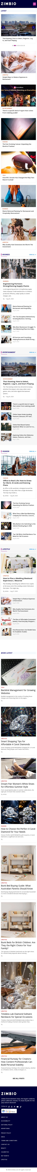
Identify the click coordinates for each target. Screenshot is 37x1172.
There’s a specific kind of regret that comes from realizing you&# (17, 112)
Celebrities (5, 1152)
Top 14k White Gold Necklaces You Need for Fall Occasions (24, 535)
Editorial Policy (6, 1125)
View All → (32, 254)
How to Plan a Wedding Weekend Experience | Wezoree (17, 579)
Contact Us (5, 1144)
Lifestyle (4, 1159)
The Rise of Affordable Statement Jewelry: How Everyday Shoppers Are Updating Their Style (24, 620)
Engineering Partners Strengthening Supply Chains (16, 285)
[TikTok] (20, 1107)
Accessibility (5, 1121)
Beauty (3, 1148)
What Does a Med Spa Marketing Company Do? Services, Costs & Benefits (24, 515)
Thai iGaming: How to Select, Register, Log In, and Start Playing (18, 382)
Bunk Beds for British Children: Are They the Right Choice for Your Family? (18, 945)
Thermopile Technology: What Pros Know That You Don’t (16, 39)
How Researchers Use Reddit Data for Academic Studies (24, 631)
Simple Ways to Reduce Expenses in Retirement (14, 78)
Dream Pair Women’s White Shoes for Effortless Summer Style (17, 785)
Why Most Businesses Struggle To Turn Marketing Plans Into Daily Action (24, 328)
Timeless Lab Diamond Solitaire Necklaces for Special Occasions (16, 1015)
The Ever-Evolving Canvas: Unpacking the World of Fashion (16, 145)
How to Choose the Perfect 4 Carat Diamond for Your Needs (18, 830)
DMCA (3, 1137)
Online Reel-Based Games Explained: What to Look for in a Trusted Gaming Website (23, 426)
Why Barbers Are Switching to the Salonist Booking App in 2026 (24, 525)
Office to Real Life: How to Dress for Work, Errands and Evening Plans (17, 483)
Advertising (5, 1128)
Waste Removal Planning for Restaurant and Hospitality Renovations (18, 212)
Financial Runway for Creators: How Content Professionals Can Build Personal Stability (16, 1061)
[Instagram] (11, 1107)
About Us (4, 1117)
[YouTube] (17, 1107)
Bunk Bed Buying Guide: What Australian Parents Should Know (17, 887)
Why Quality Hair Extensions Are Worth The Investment (17, 246)
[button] (3, 27)
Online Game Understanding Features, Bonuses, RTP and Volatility (22, 415)
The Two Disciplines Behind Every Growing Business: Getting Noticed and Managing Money (24, 318)
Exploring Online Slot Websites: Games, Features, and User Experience (23, 436)
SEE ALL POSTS (18, 1078)
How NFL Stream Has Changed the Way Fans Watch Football (18, 179)
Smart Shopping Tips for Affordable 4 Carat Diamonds (15, 743)
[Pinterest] (14, 1107)
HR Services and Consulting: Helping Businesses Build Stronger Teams (24, 338)
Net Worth (5, 1156)
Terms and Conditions (9, 1140)
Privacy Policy (6, 1133)
